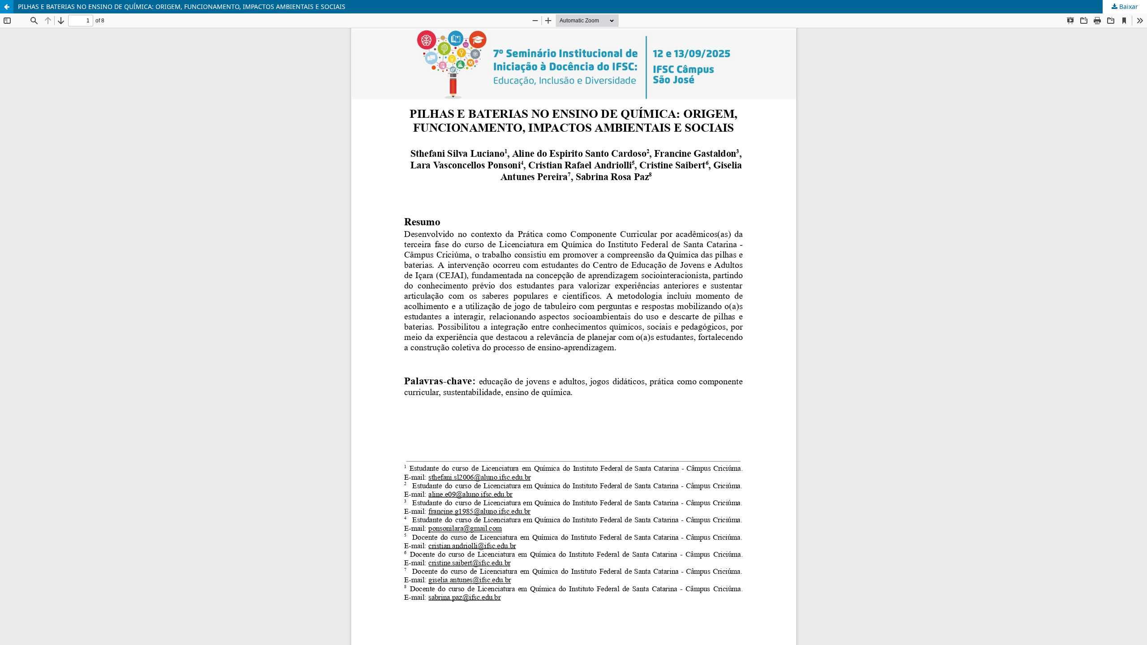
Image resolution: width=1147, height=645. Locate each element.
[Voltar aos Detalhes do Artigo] (6, 6)
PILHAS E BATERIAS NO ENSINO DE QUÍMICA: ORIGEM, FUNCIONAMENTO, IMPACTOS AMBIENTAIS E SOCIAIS (181, 6)
